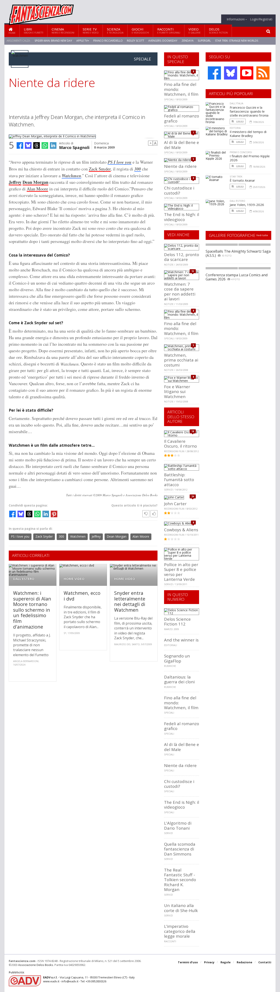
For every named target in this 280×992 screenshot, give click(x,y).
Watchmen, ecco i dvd (82, 596)
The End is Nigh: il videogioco (181, 217)
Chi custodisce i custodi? (179, 190)
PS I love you (20, 536)
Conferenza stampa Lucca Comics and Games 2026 (237, 277)
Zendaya (188, 41)
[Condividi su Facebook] (20, 145)
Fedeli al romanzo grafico (181, 118)
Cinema (63, 30)
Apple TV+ (82, 41)
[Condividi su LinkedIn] (53, 145)
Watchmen (71, 175)
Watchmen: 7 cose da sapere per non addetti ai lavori (179, 291)
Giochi (140, 30)
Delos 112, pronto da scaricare (181, 257)
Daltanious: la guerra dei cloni (179, 679)
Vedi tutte (262, 235)
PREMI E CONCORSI (241, 152)
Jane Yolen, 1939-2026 (247, 204)
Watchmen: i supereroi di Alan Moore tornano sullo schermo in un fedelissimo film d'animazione (32, 610)
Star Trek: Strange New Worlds (236, 41)
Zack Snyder (100, 169)
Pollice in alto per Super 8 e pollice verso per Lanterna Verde (181, 572)
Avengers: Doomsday (162, 41)
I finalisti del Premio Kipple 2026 (250, 158)
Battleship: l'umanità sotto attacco (179, 479)
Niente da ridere (180, 166)
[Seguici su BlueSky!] (230, 73)
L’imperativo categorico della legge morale (179, 931)
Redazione (244, 962)
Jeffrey (15, 182)
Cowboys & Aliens (181, 529)
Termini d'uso (188, 962)
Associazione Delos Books (35, 965)
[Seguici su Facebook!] (214, 73)
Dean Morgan (35, 182)
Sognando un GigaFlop (177, 658)
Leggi (240, 121)
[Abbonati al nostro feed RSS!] (263, 73)
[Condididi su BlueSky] (28, 145)
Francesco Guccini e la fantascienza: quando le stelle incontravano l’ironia (249, 111)
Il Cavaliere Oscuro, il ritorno (180, 443)
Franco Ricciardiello (108, 41)
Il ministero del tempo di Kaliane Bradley (248, 133)
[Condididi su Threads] (36, 145)
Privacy (209, 962)
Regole (225, 962)
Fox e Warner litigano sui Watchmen (177, 391)
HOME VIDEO (74, 578)
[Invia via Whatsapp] (45, 145)
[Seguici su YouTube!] (246, 73)
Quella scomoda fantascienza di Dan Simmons (179, 849)
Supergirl (204, 41)
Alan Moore (37, 189)
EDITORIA (235, 128)
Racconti (168, 30)
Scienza (115, 30)
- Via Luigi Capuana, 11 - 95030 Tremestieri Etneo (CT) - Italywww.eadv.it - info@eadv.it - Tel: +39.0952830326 (89, 979)
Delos (218, 30)
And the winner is (181, 640)
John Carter (175, 503)
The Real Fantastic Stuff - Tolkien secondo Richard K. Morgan (180, 879)
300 (137, 169)
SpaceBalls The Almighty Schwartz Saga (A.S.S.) (238, 253)
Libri (33, 30)
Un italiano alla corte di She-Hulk (181, 908)
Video (195, 30)
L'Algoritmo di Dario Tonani (177, 825)
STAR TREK (236, 176)
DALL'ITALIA (236, 103)
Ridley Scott (135, 41)
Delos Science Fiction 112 (177, 621)
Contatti (264, 962)
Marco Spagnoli (74, 147)
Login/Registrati (261, 19)
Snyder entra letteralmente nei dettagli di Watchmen (129, 601)
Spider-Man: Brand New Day (53, 41)
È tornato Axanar (242, 180)
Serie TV (91, 30)
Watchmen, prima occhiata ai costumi (181, 360)
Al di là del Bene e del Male (181, 145)
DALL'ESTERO (23, 578)
